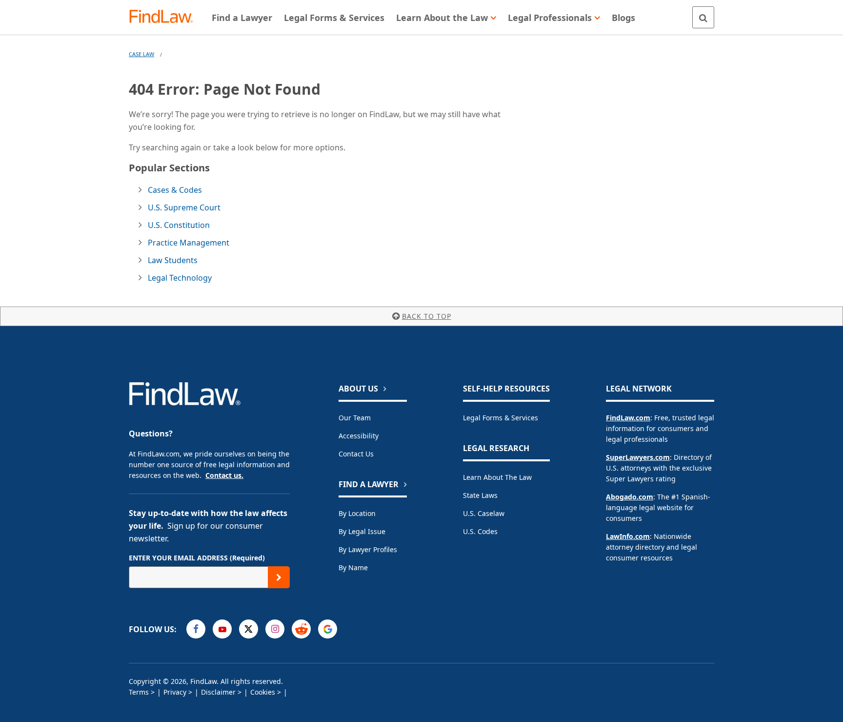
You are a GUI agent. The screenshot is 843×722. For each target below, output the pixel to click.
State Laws (480, 495)
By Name (353, 567)
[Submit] (279, 577)
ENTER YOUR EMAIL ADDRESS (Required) (197, 557)
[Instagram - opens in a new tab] (274, 629)
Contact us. (224, 475)
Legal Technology (180, 277)
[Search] (703, 17)
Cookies (262, 692)
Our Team (355, 417)
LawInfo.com (628, 536)
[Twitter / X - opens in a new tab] (248, 629)
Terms (139, 692)
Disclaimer (218, 692)
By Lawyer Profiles (368, 549)
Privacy (174, 692)
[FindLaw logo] (165, 17)
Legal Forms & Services (500, 417)
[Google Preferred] (327, 629)
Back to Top (426, 316)
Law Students (173, 260)
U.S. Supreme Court (184, 207)
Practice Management (188, 242)
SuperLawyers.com (638, 457)
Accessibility (359, 435)
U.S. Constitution (179, 225)
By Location (357, 513)
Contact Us (356, 453)
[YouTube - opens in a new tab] (222, 629)
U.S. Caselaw (483, 513)
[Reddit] (301, 629)
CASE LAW (141, 54)
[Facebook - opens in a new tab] (195, 629)
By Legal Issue (362, 531)
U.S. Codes (480, 531)
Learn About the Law (497, 477)
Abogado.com (629, 496)
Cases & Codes (175, 190)
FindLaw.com (628, 417)
